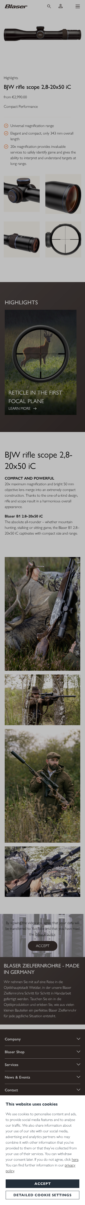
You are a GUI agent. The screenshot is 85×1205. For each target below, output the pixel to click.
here (75, 1159)
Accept (42, 1184)
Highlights (11, 78)
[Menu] (77, 6)
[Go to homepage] (21, 6)
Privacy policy (45, 934)
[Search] (49, 6)
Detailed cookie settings (42, 1195)
